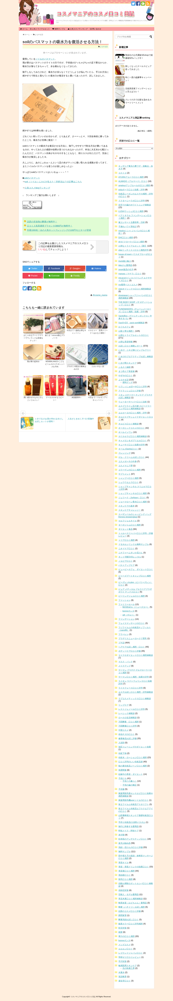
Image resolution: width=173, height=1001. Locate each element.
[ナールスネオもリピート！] (55, 385)
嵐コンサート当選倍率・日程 (131, 222)
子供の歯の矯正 (129, 785)
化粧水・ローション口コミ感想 (132, 757)
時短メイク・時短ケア (128, 831)
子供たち (122, 778)
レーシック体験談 (126, 713)
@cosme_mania (100, 295)
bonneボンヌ (128, 611)
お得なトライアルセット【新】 (132, 246)
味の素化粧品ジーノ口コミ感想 (132, 766)
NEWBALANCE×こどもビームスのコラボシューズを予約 (55, 364)
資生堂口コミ (124, 981)
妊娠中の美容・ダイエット (130, 774)
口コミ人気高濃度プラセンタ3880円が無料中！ (49, 226)
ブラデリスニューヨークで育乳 (132, 638)
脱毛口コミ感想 (125, 879)
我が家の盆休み (33, 361)
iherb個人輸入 (124, 261)
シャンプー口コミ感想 (128, 478)
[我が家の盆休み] (33, 352)
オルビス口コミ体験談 (128, 424)
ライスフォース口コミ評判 (130, 688)
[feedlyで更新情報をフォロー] (143, 4)
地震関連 (122, 770)
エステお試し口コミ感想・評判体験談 (135, 692)
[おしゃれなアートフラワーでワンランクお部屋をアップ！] (33, 323)
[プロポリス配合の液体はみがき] (76, 354)
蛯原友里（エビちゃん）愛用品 (132, 903)
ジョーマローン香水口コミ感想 (132, 502)
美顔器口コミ (124, 875)
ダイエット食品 (125, 529)
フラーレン (123, 634)
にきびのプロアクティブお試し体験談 (135, 356)
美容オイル (123, 862)
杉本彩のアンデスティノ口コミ (132, 839)
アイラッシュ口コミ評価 (129, 391)
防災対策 (122, 928)
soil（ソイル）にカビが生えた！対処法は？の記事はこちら (53, 181)
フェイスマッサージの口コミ (131, 623)
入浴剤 (121, 743)
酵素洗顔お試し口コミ (128, 920)
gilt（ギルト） (128, 615)
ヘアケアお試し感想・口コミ (131, 647)
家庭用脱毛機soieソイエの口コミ (133, 800)
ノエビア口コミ (125, 561)
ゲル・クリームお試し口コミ (131, 457)
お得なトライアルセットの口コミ (133, 335)
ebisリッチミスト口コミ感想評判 (133, 250)
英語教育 (122, 977)
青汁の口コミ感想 (126, 936)
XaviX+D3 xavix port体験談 (131, 323)
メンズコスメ (124, 945)
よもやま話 (104, 47)
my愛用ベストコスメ (127, 285)
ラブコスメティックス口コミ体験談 (134, 698)
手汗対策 (122, 961)
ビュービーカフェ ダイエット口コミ (135, 569)
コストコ (122, 173)
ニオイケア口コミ (126, 548)
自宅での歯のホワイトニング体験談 (134, 205)
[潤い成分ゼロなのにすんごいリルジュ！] (33, 385)
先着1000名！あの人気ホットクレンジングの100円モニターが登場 (59, 230)
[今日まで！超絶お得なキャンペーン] (76, 321)
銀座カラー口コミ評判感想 (130, 924)
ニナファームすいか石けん (130, 553)
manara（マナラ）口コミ (129, 274)
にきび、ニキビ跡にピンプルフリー (134, 350)
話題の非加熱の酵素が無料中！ (42, 222)
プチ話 (121, 643)
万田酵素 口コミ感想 (128, 722)
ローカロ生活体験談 (127, 718)
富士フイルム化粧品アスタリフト (133, 804)
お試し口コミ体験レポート (130, 346)
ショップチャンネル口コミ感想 (132, 493)
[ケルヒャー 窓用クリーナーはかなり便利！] (98, 321)
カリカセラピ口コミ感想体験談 (132, 436)
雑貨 (120, 932)
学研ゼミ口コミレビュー (129, 957)
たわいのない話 (98, 366)
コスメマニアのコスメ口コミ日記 (95, 13)
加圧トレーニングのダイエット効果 (134, 747)
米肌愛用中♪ (76, 397)
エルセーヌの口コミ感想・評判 (132, 413)
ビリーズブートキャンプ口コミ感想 (134, 576)
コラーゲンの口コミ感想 (129, 470)
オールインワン (125, 432)
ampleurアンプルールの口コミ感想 (134, 185)
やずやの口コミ (125, 375)
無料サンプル (124, 851)
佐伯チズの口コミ (126, 734)
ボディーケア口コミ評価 (129, 651)
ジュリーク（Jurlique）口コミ (132, 498)
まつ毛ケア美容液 (126, 371)
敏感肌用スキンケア (127, 966)
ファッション (124, 600)
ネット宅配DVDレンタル (129, 557)
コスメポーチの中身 (127, 461)
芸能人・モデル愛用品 (128, 894)
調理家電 (122, 915)
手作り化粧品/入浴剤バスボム (131, 822)
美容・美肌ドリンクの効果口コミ (133, 867)
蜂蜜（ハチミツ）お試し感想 (131, 907)
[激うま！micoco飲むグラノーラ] (55, 323)
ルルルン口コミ (125, 949)
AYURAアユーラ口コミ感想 (131, 177)
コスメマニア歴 (125, 466)
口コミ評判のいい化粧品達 (130, 762)
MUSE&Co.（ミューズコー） (135, 607)
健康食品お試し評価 (127, 738)
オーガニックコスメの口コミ (131, 428)
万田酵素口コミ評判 (127, 726)
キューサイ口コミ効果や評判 (131, 445)
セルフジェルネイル (127, 521)
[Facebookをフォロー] (138, 4)
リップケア (123, 705)
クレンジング (124, 453)
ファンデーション (126, 619)
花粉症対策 (123, 890)
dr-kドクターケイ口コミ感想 (131, 242)
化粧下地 (122, 753)
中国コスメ (123, 730)
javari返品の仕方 (125, 269)
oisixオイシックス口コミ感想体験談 (134, 289)
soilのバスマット (32, 178)
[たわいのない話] (98, 354)
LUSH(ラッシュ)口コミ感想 (130, 211)
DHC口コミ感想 (125, 237)
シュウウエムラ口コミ (128, 482)
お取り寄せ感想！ (126, 331)
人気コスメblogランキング (37, 188)
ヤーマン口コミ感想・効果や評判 (133, 677)
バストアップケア (126, 565)
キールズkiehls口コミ (128, 449)
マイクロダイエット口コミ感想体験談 (135, 655)
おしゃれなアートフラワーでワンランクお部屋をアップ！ (33, 338)
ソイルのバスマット (45, 59)
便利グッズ (127, 382)
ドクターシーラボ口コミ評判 (131, 201)
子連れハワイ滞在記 (127, 226)
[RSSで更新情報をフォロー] (148, 4)
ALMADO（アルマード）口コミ (132, 181)
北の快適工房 (128, 968)
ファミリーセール (126, 604)
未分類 (121, 835)
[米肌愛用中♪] (76, 385)
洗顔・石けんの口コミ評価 (130, 847)
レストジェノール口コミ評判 (131, 709)
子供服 (121, 789)
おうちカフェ (124, 327)
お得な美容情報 (125, 342)
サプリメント (124, 474)
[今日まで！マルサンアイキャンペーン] (98, 385)
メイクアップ (124, 666)
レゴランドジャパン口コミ (130, 953)
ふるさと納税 (124, 367)
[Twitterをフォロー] (133, 4)
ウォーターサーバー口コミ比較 (132, 402)
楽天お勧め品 (124, 843)
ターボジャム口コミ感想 (129, 525)
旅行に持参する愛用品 (128, 826)
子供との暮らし (129, 781)
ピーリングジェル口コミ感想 (131, 596)
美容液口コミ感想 (126, 871)
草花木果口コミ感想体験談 (130, 899)
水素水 (121, 972)
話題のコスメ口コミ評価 (129, 911)
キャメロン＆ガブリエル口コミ (132, 440)
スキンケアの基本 (126, 506)
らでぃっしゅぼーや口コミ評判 (132, 386)
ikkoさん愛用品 (125, 265)
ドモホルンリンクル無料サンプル (133, 544)
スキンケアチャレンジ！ (129, 510)
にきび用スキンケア (127, 363)
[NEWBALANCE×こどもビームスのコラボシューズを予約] (55, 352)
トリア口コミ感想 (126, 540)
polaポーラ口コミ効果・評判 (131, 190)
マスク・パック (125, 662)
